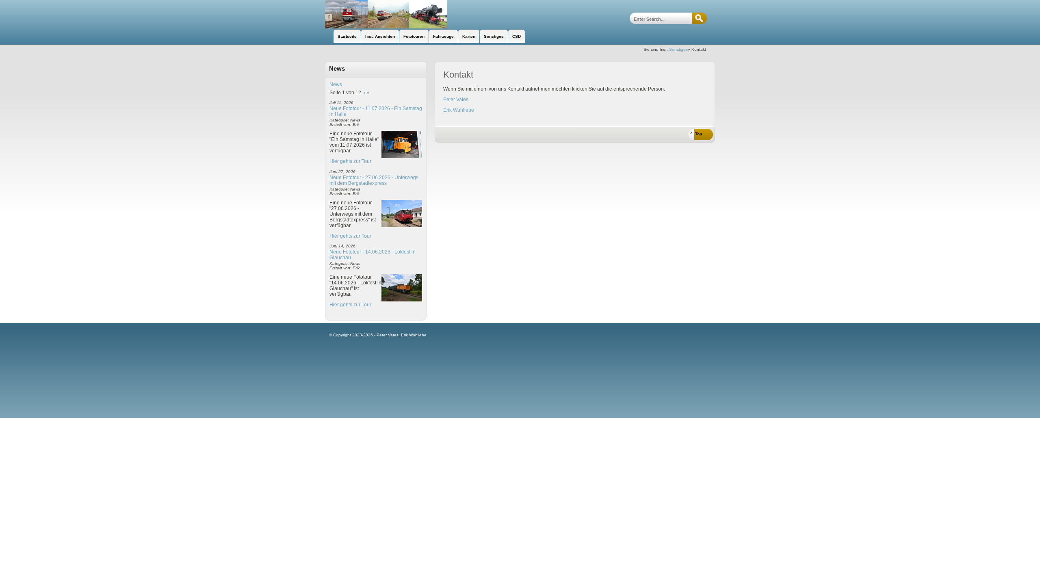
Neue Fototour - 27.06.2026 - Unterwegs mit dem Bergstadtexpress (373, 180)
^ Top (696, 134)
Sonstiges (678, 49)
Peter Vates (455, 99)
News (335, 84)
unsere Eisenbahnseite (386, 14)
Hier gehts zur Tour (350, 161)
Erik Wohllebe (458, 110)
